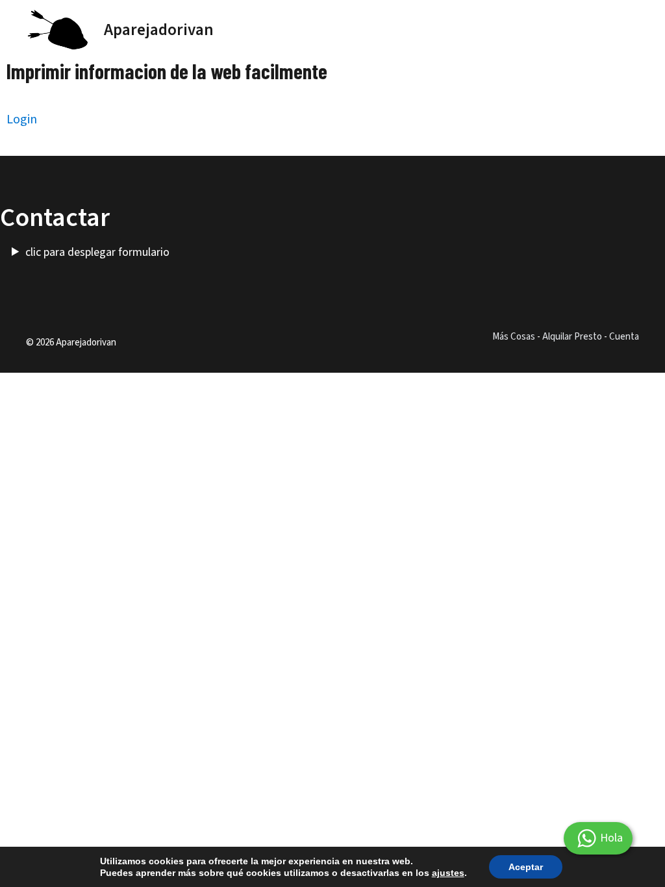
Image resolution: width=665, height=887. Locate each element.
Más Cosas (513, 337)
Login (21, 119)
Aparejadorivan (159, 30)
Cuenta (624, 337)
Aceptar (525, 867)
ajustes (448, 873)
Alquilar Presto (572, 337)
